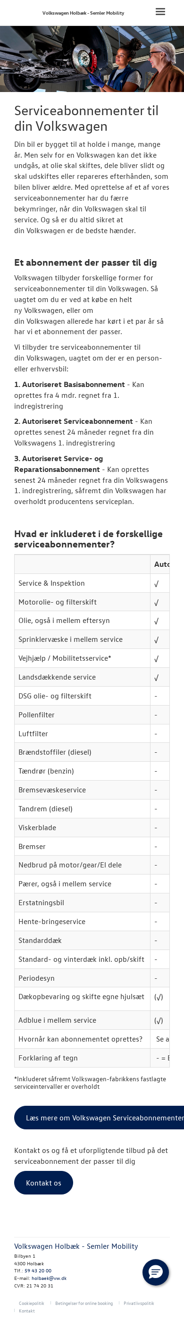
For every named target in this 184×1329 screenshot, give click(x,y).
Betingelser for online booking (84, 1302)
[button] (155, 1272)
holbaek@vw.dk (49, 1277)
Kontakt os (43, 1182)
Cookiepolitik (31, 1302)
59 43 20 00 (38, 1270)
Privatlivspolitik (139, 1302)
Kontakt (27, 1310)
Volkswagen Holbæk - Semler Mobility (83, 12)
